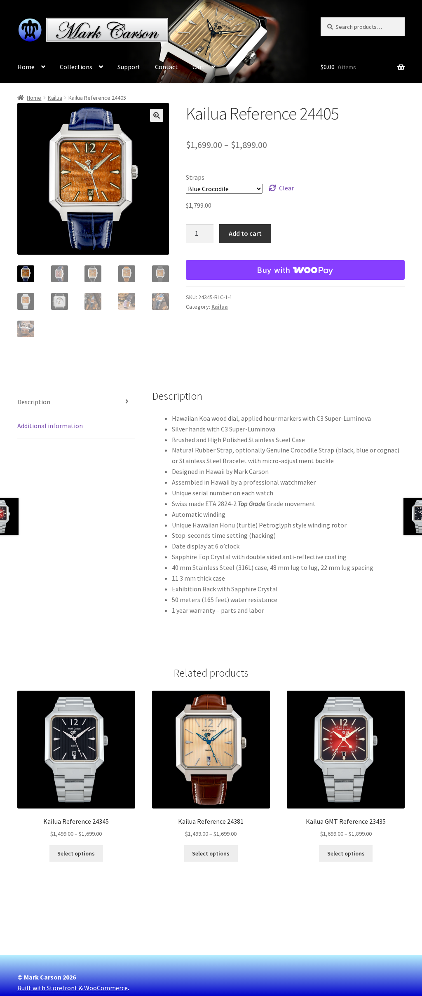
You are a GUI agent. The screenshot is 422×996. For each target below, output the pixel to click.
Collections (76, 67)
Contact (166, 67)
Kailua (55, 97)
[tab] (76, 402)
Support (129, 67)
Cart (198, 67)
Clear (286, 188)
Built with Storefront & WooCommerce (72, 988)
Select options (76, 853)
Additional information (50, 426)
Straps (195, 177)
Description (33, 402)
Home (26, 67)
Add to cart (245, 233)
